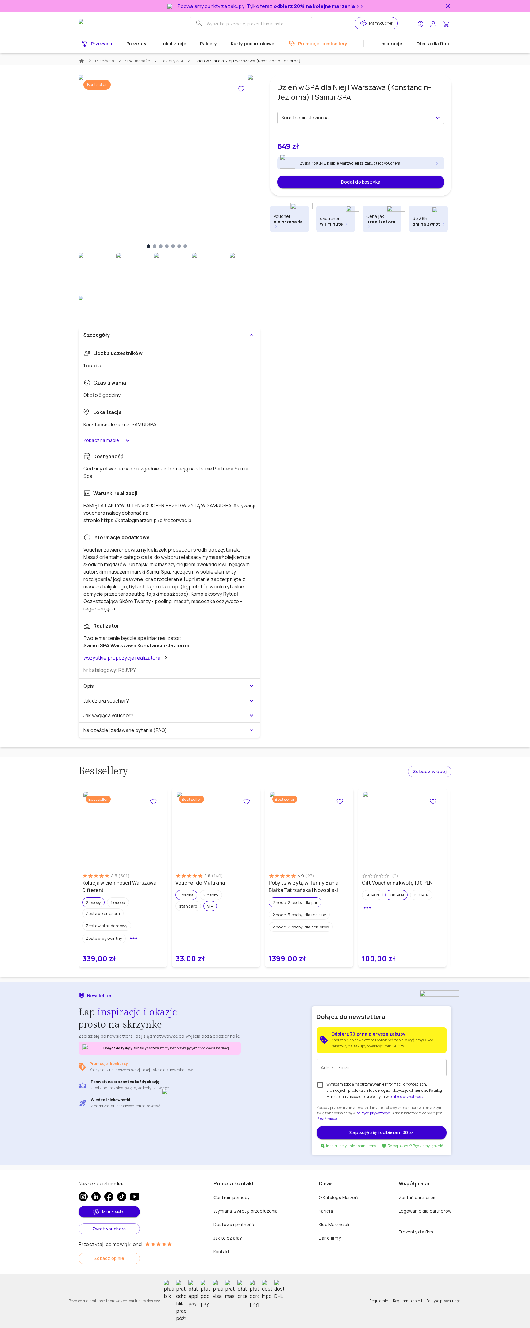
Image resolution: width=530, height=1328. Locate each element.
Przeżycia (104, 61)
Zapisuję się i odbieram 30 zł (381, 1132)
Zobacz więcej (430, 771)
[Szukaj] (199, 23)
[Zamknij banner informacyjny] (448, 6)
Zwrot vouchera (109, 1229)
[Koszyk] (446, 23)
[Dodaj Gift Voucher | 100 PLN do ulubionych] (433, 802)
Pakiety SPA (172, 61)
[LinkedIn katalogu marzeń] (96, 1196)
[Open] (437, 118)
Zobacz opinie (109, 1258)
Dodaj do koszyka (361, 182)
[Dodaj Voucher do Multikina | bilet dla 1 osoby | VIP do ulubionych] (246, 802)
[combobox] (355, 118)
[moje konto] (433, 23)
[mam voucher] (364, 23)
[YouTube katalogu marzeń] (134, 1196)
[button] (93, 902)
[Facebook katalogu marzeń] (108, 1196)
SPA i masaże (137, 61)
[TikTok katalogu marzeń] (121, 1196)
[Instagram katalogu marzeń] (83, 1196)
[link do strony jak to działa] (420, 23)
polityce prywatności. (374, 1113)
